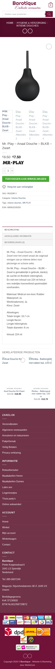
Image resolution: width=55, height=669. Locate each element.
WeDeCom (29, 665)
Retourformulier (10, 470)
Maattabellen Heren (12, 476)
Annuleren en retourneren (15, 435)
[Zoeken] (49, 14)
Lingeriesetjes (9, 493)
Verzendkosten (10, 424)
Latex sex (7, 487)
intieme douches (14, 203)
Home (9, 23)
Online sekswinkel (11, 504)
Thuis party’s (9, 498)
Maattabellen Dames (13, 481)
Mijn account (8, 533)
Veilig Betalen (9, 447)
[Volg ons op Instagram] (25, 656)
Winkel (5, 527)
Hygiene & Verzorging (31, 23)
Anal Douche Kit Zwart (14, 391)
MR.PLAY (27, 203)
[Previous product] (30, 31)
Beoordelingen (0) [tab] (14, 242)
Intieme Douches (27, 25)
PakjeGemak (9, 441)
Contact (6, 544)
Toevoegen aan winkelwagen (25, 179)
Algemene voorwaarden (14, 430)
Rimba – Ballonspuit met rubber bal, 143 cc (41, 393)
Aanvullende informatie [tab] (18, 236)
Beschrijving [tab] (12, 230)
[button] (4, 5)
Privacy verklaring (11, 452)
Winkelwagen (9, 539)
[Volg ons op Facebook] (30, 656)
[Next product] (25, 31)
